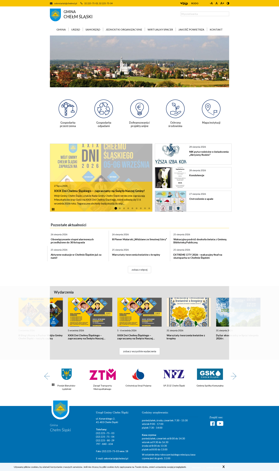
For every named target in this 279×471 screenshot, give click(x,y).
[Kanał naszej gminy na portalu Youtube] (220, 423)
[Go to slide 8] (145, 208)
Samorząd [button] (93, 29)
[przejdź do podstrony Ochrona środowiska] (175, 107)
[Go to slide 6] (136, 208)
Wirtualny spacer (160, 29)
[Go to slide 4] (128, 208)
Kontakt (216, 29)
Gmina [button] (61, 29)
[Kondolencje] (171, 177)
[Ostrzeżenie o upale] (171, 201)
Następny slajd (232, 374)
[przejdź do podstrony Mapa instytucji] (211, 107)
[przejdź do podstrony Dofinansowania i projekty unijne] (139, 107)
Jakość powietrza (191, 29)
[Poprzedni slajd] (45, 374)
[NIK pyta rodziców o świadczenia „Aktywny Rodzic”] (171, 154)
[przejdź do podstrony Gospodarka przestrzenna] (68, 107)
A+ (222, 3)
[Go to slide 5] (132, 208)
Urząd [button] (75, 29)
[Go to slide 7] (140, 208)
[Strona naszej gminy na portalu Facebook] (213, 423)
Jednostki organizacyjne (124, 29)
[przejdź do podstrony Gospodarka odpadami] (104, 107)
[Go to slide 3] (124, 208)
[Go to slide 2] (119, 208)
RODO (194, 3)
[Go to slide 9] (149, 208)
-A (211, 3)
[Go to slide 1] (115, 208)
